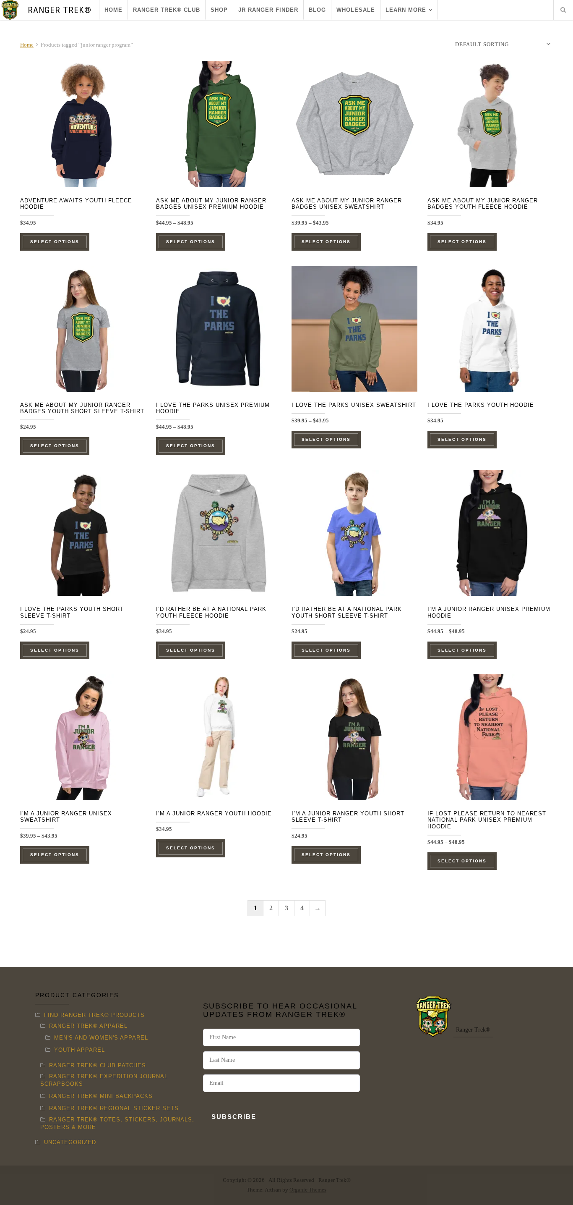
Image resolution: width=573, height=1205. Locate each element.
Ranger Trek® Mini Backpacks (101, 1096)
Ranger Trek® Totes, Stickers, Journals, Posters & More (117, 1123)
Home (113, 10)
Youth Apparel (79, 1050)
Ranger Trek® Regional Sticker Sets (114, 1108)
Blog (317, 10)
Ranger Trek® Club (166, 10)
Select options (54, 241)
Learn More (405, 10)
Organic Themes (307, 1190)
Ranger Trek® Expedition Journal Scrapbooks (104, 1080)
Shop (219, 10)
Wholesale (355, 10)
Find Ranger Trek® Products (94, 1015)
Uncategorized (70, 1142)
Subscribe (233, 1116)
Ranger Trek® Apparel (88, 1026)
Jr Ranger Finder (268, 10)
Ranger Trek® (59, 10)
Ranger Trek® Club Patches (97, 1065)
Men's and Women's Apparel (101, 1038)
